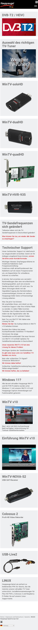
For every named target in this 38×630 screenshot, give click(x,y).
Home (2, 617)
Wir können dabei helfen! (11, 363)
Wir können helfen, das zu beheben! (15, 371)
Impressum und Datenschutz (14, 617)
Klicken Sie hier (8, 324)
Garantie (27, 617)
